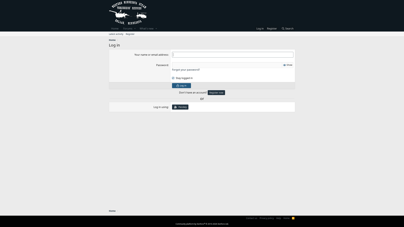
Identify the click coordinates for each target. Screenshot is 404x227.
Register (130, 33)
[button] (135, 29)
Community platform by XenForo (202, 224)
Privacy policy (267, 218)
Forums (127, 28)
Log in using (161, 107)
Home (115, 28)
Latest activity (116, 33)
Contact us (251, 218)
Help (278, 218)
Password (162, 65)
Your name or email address (151, 54)
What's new (147, 28)
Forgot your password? (186, 69)
